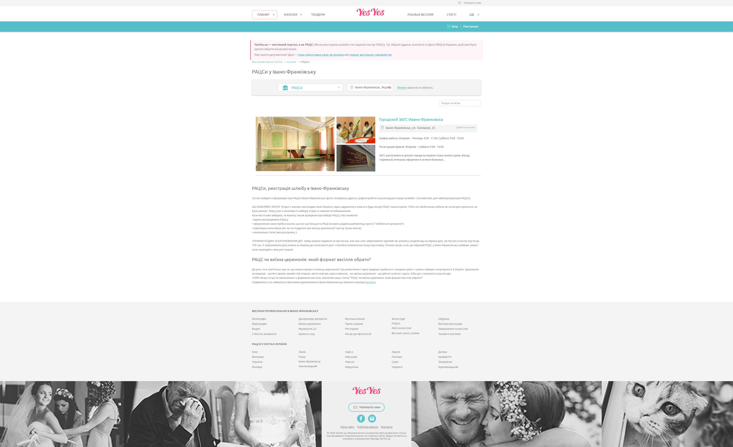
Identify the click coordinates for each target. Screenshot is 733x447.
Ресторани (351, 329)
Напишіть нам (472, 3)
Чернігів (257, 362)
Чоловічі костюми (449, 334)
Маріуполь (351, 367)
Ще (472, 15)
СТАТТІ (451, 15)
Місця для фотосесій (358, 334)
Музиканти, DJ (307, 329)
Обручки (443, 319)
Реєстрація (470, 26)
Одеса (349, 352)
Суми (395, 362)
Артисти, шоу (307, 334)
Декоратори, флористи (313, 319)
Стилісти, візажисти (264, 334)
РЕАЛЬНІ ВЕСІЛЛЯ (420, 15)
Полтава (397, 357)
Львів (302, 352)
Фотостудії (398, 319)
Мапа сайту (347, 427)
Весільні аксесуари (450, 324)
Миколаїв (351, 357)
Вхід (455, 26)
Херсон (349, 362)
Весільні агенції (355, 319)
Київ (255, 352)
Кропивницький (448, 367)
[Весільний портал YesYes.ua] (370, 13)
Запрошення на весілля (453, 329)
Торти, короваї (354, 324)
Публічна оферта (367, 427)
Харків (396, 352)
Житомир (258, 357)
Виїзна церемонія (310, 324)
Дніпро (442, 352)
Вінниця (257, 367)
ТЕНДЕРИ (318, 15)
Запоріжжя (445, 362)
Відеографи (259, 324)
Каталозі (370, 282)
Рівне (302, 357)
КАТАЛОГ (291, 15)
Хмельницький (308, 366)
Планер (263, 15)
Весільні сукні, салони (405, 333)
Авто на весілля (401, 328)
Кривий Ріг (445, 357)
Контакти (386, 427)
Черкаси (397, 367)
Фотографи (259, 319)
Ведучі (256, 329)
